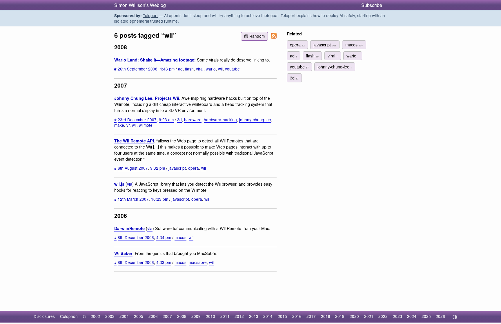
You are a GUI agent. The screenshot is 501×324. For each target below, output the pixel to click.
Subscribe (371, 5)
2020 (354, 316)
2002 (95, 316)
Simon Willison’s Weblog (140, 5)
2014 (268, 316)
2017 (311, 316)
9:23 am (166, 119)
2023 (397, 316)
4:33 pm (163, 262)
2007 (167, 316)
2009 (196, 316)
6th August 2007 (133, 168)
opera (193, 168)
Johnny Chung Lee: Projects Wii (146, 98)
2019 (339, 316)
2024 (411, 316)
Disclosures (44, 316)
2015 (282, 316)
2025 (426, 316)
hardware (193, 119)
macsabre (198, 262)
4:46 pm (167, 69)
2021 (368, 316)
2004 (124, 316)
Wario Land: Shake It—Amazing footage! (155, 60)
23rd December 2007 (137, 119)
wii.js (119, 184)
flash (189, 69)
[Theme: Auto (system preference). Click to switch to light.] (454, 317)
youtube (232, 69)
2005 (138, 316)
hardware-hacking (220, 119)
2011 (225, 316)
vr (128, 125)
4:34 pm (163, 237)
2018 (325, 316)
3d (179, 119)
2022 (383, 316)
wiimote (146, 125)
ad (180, 69)
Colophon (69, 316)
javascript (177, 168)
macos (180, 237)
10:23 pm (159, 199)
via (129, 184)
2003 (110, 316)
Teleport (150, 15)
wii (220, 69)
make (119, 125)
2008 (181, 316)
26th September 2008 (137, 69)
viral (200, 69)
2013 (253, 316)
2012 (239, 316)
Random (257, 36)
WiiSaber (123, 253)
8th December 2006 (136, 237)
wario (211, 69)
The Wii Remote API (134, 141)
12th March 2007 (133, 199)
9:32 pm (157, 168)
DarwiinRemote (129, 228)
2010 (210, 316)
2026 (440, 316)
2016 (297, 316)
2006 (153, 316)
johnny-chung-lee (255, 119)
